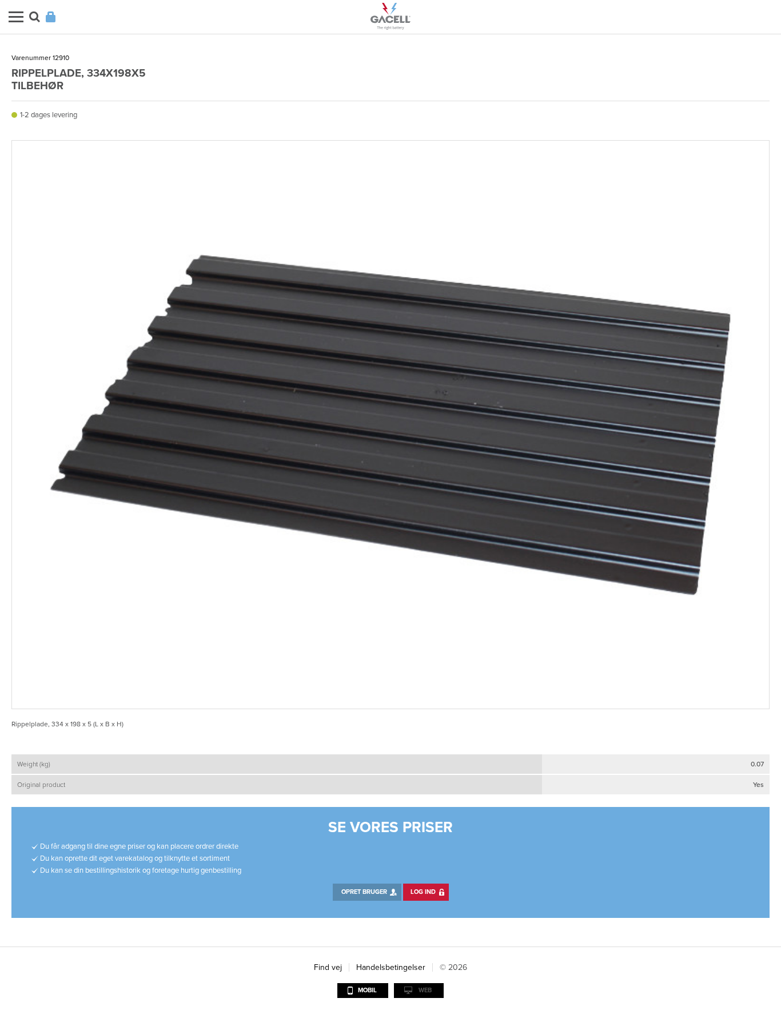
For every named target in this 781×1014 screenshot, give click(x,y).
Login (50, 16)
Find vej (328, 967)
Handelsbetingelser (390, 967)
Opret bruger (364, 892)
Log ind (423, 892)
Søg (34, 16)
